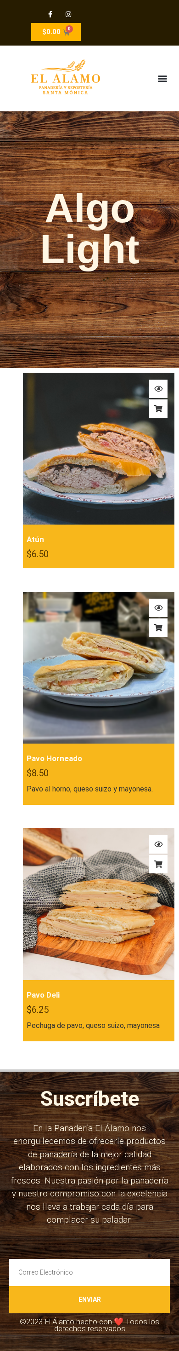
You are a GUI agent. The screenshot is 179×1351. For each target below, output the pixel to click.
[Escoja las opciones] (158, 408)
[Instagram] (68, 14)
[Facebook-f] (50, 14)
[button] (162, 78)
